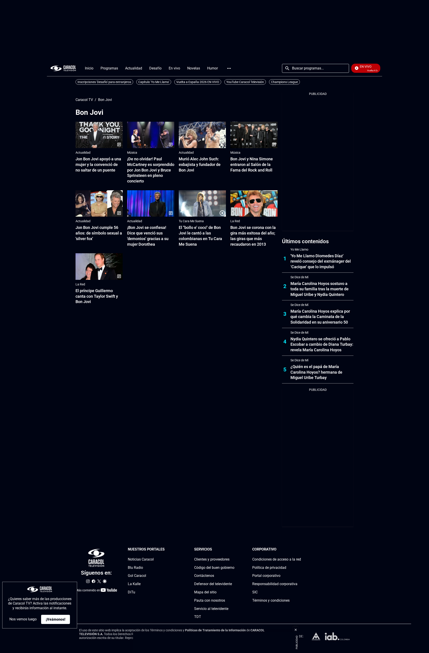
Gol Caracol (137, 575)
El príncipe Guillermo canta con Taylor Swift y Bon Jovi (97, 296)
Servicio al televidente (211, 608)
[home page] (63, 68)
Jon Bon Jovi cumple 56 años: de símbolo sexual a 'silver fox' (99, 233)
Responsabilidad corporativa (274, 584)
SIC (255, 592)
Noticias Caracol (141, 559)
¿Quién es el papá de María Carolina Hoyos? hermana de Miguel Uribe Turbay (316, 372)
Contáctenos (204, 575)
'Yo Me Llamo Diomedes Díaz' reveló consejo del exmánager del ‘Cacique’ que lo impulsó (320, 261)
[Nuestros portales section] (166, 549)
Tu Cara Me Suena (191, 221)
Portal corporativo (266, 575)
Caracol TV (84, 100)
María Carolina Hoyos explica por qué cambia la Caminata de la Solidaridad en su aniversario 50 (320, 317)
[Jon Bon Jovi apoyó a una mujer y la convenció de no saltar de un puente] (99, 135)
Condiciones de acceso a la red (276, 559)
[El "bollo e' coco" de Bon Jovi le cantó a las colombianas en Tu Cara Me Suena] (202, 203)
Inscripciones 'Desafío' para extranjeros (104, 82)
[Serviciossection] (233, 549)
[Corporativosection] (299, 549)
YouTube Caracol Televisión (245, 82)
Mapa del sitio (205, 592)
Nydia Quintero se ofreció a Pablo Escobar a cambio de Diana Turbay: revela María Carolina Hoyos (321, 344)
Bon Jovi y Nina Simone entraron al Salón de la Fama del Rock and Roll (251, 164)
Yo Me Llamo (299, 249)
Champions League (284, 82)
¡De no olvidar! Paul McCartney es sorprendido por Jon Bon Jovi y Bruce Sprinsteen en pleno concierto (150, 170)
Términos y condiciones (271, 600)
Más (229, 68)
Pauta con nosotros (209, 600)
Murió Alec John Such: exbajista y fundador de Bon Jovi (200, 164)
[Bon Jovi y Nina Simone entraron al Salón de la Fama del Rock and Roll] (254, 135)
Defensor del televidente (213, 584)
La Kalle (134, 584)
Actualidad (83, 152)
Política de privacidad (269, 567)
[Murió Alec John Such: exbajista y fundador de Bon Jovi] (202, 135)
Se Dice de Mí (299, 277)
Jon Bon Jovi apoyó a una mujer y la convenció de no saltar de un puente (98, 164)
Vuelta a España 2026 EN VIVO (197, 82)
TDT (197, 617)
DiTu (131, 592)
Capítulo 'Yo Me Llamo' (153, 82)
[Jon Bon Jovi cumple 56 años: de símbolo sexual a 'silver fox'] (99, 203)
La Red (235, 221)
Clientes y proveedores (211, 559)
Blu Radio (135, 567)
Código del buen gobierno (214, 567)
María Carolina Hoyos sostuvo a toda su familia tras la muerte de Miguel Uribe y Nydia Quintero (319, 289)
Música (132, 152)
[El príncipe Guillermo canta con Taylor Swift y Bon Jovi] (99, 266)
